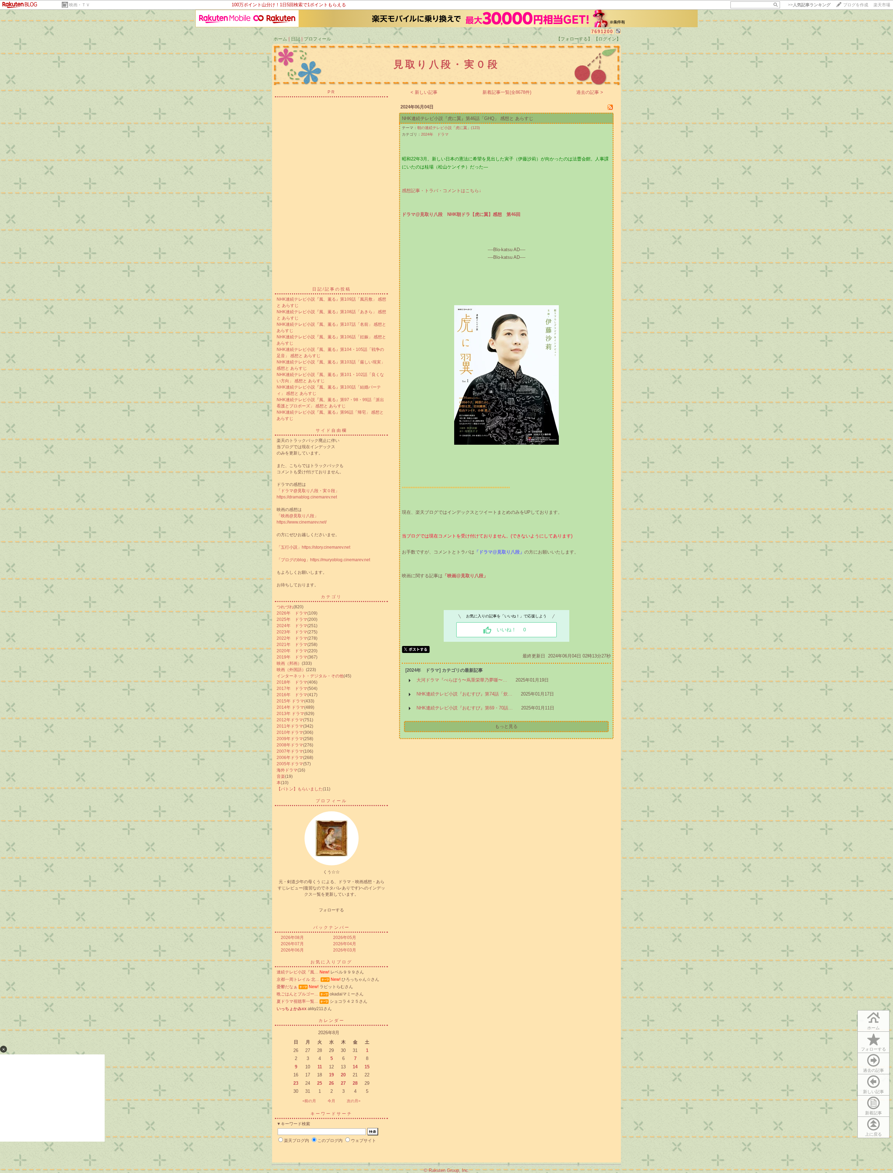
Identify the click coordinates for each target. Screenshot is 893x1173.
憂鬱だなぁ (287, 986)
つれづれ (285, 606)
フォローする (873, 1049)
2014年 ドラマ (290, 707)
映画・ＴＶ (79, 4)
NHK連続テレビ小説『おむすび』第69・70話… (465, 707)
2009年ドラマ (290, 738)
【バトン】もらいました (300, 789)
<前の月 (309, 1101)
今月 (331, 1101)
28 (355, 1083)
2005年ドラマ (290, 763)
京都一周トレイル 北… (298, 979)
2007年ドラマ (290, 751)
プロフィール (317, 39)
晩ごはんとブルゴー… (297, 994)
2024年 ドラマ (292, 625)
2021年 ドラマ (292, 644)
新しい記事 (873, 1091)
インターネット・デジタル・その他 (310, 676)
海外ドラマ (287, 770)
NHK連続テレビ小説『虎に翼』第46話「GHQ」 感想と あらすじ (467, 118)
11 (319, 1066)
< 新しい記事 (424, 92)
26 (331, 1083)
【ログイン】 (607, 39)
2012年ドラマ (290, 719)
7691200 (602, 31)
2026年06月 (292, 950)
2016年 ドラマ (292, 694)
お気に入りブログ (331, 962)
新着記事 (873, 1113)
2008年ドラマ (290, 745)
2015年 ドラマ (290, 701)
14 (355, 1066)
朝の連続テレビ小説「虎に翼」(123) (448, 128)
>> (809, 4)
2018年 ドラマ (292, 682)
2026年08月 (292, 937)
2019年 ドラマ (292, 657)
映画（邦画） (289, 663)
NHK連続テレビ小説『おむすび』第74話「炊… (464, 694)
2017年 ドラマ (292, 688)
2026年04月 (344, 943)
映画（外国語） (291, 669)
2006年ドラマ (290, 757)
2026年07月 (292, 943)
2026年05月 (344, 937)
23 (295, 1083)
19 (331, 1074)
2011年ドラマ (290, 726)
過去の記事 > (589, 92)
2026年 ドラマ (292, 613)
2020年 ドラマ (292, 650)
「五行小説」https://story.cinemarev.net (313, 547)
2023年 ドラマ (292, 632)
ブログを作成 (855, 4)
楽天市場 (881, 4)
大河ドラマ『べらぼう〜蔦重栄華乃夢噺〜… (462, 680)
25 (319, 1083)
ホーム (280, 39)
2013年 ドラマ (290, 713)
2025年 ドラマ (292, 619)
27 (343, 1083)
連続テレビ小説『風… (297, 972)
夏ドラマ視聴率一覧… (297, 1001)
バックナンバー (331, 927)
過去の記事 (873, 1070)
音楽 (281, 776)
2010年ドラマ (290, 732)
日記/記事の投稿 (331, 289)
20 (343, 1074)
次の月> (353, 1101)
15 (367, 1066)
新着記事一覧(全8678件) (506, 92)
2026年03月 (344, 950)
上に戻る (873, 1134)
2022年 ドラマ (292, 638)
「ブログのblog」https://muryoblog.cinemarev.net (323, 559)
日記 (295, 39)
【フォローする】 (574, 39)
